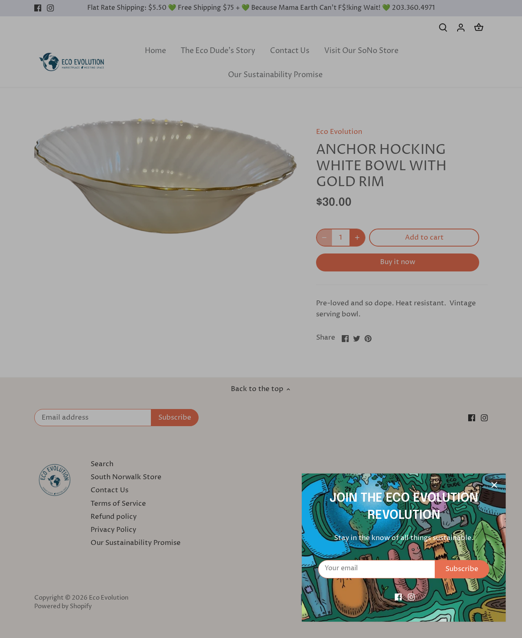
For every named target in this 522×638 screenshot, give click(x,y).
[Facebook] (398, 597)
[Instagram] (411, 597)
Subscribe (461, 569)
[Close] (494, 485)
